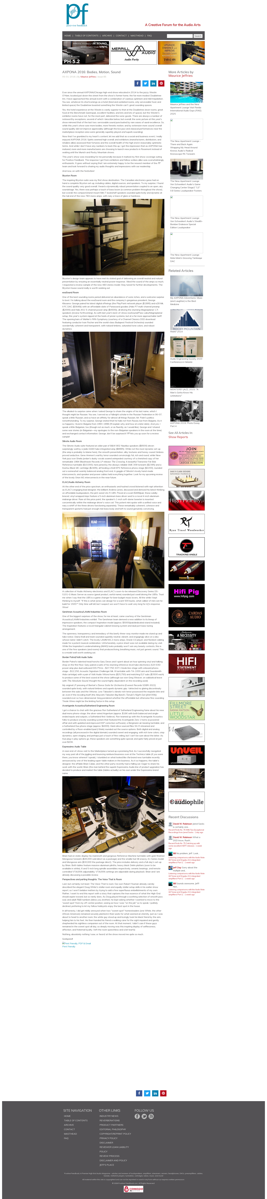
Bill (174, 853)
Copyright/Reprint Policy (115, 1133)
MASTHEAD (137, 35)
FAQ (149, 35)
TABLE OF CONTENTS (86, 35)
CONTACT (121, 35)
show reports (178, 437)
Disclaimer (106, 1142)
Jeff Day (177, 867)
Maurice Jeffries (88, 76)
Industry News (109, 1116)
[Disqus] (114, 983)
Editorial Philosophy (113, 1129)
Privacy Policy (108, 1138)
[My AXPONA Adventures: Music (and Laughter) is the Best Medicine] (186, 285)
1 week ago (190, 862)
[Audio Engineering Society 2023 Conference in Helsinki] (186, 346)
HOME (67, 35)
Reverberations (110, 1120)
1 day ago (199, 832)
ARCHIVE (107, 35)
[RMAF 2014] (186, 319)
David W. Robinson (182, 823)
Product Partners (111, 1124)
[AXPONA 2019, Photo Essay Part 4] (186, 411)
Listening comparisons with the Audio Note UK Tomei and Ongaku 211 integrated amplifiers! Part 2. (187, 860)
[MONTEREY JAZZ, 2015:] (186, 377)
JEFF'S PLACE (107, 1164)
